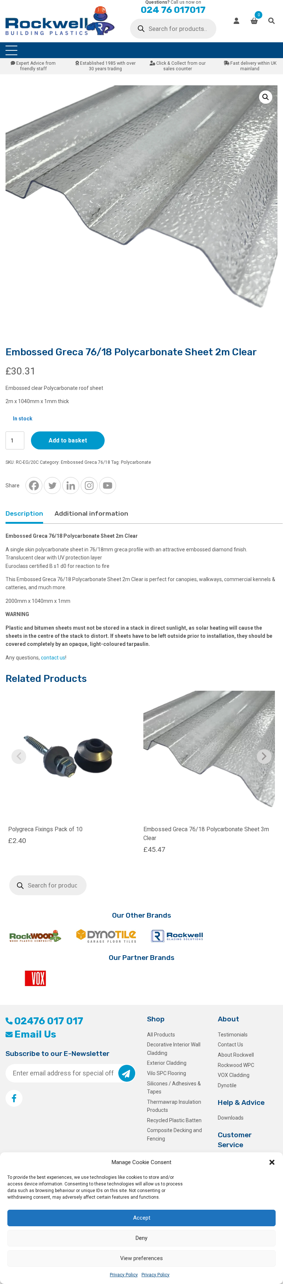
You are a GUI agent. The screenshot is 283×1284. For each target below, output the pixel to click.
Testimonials (233, 1035)
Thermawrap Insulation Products (174, 1106)
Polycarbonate (136, 462)
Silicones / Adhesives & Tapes (174, 1088)
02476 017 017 (48, 1021)
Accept (141, 1217)
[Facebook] (33, 485)
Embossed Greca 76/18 (85, 462)
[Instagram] (89, 485)
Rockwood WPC (236, 1065)
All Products (161, 1035)
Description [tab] (24, 513)
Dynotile (227, 1085)
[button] (272, 1162)
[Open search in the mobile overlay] (173, 28)
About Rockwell (236, 1055)
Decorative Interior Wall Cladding (173, 1049)
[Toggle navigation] (11, 50)
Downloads (231, 1118)
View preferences (141, 1258)
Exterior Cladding (166, 1063)
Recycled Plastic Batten (174, 1120)
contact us (53, 658)
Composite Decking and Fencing (174, 1134)
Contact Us (230, 1045)
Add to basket (68, 440)
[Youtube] (107, 485)
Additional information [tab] (91, 513)
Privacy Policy (124, 1274)
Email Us (35, 1034)
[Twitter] (52, 485)
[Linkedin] (70, 485)
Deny (141, 1238)
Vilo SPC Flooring (166, 1073)
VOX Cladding (233, 1075)
